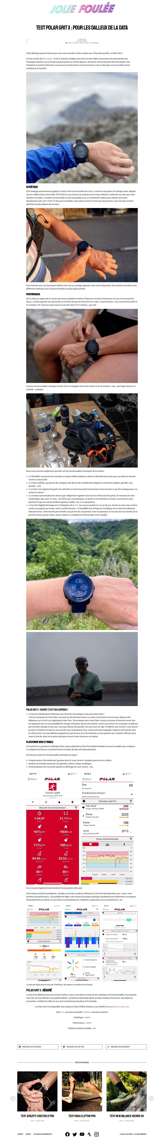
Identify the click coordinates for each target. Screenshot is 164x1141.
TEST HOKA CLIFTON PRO (82, 1116)
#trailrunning (94, 43)
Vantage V (49, 58)
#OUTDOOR (75, 43)
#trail (87, 43)
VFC (76, 505)
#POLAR (81, 43)
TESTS (32, 1121)
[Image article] (37, 1091)
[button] (37, 1046)
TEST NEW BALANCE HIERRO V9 (127, 1116)
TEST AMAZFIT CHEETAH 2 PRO (37, 1116)
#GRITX (69, 43)
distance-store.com (120, 1006)
